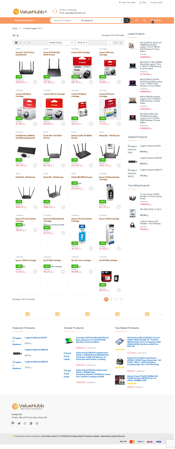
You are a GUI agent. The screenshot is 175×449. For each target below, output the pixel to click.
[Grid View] (16, 42)
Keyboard (19, 132)
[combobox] (65, 20)
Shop (144, 2)
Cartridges (75, 49)
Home (15, 28)
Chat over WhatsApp (68, 10)
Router (18, 49)
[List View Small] (29, 42)
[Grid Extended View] (20, 42)
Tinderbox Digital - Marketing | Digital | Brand (104, 436)
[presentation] (161, 314)
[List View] (24, 42)
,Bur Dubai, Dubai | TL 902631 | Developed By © (62, 436)
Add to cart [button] (35, 82)
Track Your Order (128, 2)
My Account (157, 2)
